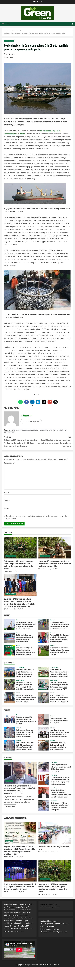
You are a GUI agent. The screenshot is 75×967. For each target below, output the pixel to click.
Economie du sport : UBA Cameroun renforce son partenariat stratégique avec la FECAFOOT (9, 719)
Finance (18, 715)
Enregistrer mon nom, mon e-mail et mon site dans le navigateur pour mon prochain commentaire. (37, 517)
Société (18, 620)
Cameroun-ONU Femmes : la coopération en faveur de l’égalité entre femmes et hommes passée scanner (9, 672)
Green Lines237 (48, 904)
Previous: (20, 441)
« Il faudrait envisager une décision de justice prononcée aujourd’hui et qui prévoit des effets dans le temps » (19, 788)
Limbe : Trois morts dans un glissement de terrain (53, 847)
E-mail (7, 500)
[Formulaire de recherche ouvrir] (72, 24)
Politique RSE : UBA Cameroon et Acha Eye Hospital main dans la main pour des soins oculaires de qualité (43, 637)
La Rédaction (10, 54)
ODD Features (20, 667)
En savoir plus (10, 806)
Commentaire (9, 463)
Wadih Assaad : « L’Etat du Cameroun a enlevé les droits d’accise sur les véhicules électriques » (43, 805)
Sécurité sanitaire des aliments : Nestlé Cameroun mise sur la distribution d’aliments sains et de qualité (43, 697)
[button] (3, 24)
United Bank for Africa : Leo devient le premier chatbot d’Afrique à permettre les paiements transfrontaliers (9, 745)
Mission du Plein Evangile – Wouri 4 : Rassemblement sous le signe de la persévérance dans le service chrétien (9, 624)
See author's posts (31, 421)
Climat (43, 841)
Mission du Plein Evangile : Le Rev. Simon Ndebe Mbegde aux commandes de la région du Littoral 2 (43, 650)
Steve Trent (11, 433)
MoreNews (44, 965)
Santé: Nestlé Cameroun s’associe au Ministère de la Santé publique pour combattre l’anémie (9, 637)
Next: (54, 441)
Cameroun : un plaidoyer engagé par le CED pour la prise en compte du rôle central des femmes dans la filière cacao (9, 684)
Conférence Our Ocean (46, 430)
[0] (26, 402)
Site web (7, 508)
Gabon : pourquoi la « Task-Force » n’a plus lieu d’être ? (43, 719)
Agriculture (9, 841)
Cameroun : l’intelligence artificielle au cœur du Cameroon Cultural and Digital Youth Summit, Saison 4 (9, 650)
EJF (55, 430)
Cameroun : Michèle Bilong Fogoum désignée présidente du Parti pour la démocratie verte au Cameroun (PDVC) (43, 684)
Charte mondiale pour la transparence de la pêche (23, 430)
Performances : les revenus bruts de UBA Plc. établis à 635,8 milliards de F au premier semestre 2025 (9, 732)
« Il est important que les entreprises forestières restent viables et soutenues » (43, 767)
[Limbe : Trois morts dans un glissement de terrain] (54, 833)
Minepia (59, 430)
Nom (6, 492)
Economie (9, 879)
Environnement (9, 41)
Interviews (9, 781)
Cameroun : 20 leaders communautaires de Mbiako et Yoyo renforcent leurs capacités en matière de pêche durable (54, 563)
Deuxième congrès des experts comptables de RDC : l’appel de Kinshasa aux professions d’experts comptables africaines (20, 886)
